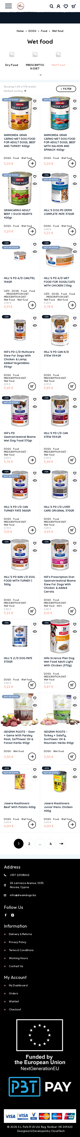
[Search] (52, 6)
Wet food (26, 158)
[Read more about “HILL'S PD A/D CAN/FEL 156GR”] (32, 305)
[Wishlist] (65, 6)
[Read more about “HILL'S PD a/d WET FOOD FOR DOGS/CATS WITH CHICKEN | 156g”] (72, 305)
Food (44, 30)
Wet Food (9, 299)
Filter (67, 88)
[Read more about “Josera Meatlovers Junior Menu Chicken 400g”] (72, 824)
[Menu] (8, 6)
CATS (6, 290)
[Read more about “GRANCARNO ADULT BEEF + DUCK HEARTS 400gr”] (32, 231)
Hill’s (59, 605)
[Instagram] (12, 915)
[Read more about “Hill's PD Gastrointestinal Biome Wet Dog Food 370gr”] (32, 460)
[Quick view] (35, 108)
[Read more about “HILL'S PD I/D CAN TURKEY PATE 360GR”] (32, 530)
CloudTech (58, 1131)
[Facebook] (5, 915)
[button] (32, 386)
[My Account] (58, 6)
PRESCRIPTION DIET (17, 293)
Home (20, 30)
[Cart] (73, 6)
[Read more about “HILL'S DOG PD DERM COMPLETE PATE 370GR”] (72, 231)
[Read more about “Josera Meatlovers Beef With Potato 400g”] (32, 824)
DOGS (32, 30)
